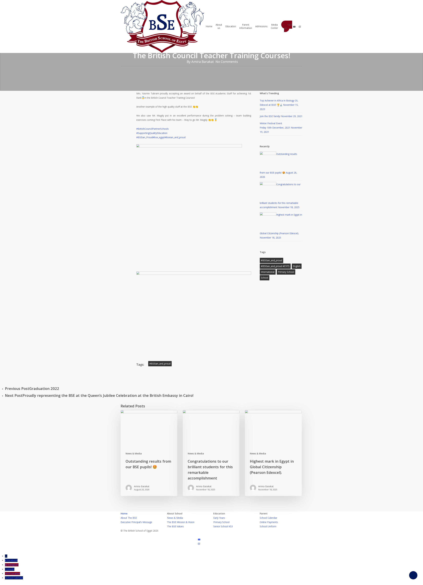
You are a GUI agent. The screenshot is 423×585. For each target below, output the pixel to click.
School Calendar (268, 517)
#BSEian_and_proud (160, 363)
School (264, 277)
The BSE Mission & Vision (180, 522)
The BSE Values (175, 526)
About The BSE (129, 517)
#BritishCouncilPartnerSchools (152, 128)
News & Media (134, 453)
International (267, 271)
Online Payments (269, 522)
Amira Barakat (202, 61)
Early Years (219, 517)
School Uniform (268, 526)
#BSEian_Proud (144, 137)
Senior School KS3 (223, 526)
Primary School (286, 271)
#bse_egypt (159, 137)
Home (124, 513)
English (296, 266)
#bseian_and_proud (175, 137)
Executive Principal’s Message (136, 522)
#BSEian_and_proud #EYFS (275, 266)
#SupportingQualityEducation (151, 133)
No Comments (226, 61)
